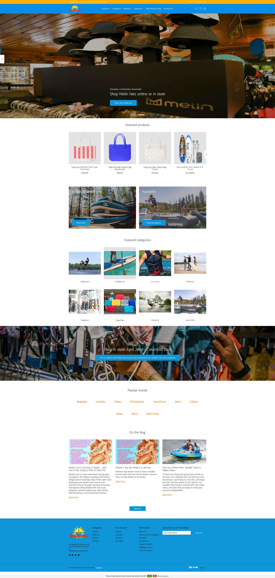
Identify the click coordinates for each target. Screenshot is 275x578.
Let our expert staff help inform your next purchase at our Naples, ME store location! (137, 357)
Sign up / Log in (201, 2)
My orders (119, 535)
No (155, 576)
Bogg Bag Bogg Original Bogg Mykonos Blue (120, 168)
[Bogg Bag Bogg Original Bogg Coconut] (155, 148)
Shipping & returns (145, 547)
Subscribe (198, 533)
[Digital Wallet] (195, 568)
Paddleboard (120, 281)
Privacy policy (144, 541)
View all (137, 508)
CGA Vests (155, 281)
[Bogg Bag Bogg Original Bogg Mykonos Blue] (120, 148)
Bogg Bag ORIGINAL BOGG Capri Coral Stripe (85, 168)
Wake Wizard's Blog (153, 9)
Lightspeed (98, 568)
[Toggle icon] (196, 9)
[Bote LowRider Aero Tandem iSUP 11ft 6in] (190, 148)
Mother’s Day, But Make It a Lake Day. (133, 467)
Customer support (145, 550)
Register (119, 531)
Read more (73, 497)
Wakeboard (84, 281)
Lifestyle (95, 538)
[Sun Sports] (75, 9)
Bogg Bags (120, 320)
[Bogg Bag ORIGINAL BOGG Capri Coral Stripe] (85, 148)
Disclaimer (142, 538)
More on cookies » (163, 576)
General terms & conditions (149, 535)
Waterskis (155, 320)
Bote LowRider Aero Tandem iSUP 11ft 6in (190, 168)
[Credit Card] (190, 568)
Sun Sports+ (168, 9)
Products (95, 531)
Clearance (95, 541)
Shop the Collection (123, 103)
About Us (142, 531)
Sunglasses (85, 320)
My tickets (119, 538)
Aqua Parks (190, 320)
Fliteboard (117, 9)
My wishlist (119, 541)
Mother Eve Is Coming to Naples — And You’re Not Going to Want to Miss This (87, 469)
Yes (149, 576)
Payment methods (145, 544)
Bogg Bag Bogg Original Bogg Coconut (155, 168)
